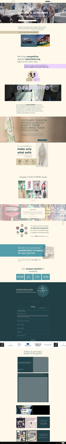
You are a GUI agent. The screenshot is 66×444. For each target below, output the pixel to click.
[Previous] (3, 212)
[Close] (65, 442)
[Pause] (17, 413)
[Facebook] (53, 1)
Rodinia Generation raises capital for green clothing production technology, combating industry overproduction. (43, 436)
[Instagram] (51, 1)
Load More (33, 200)
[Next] (62, 212)
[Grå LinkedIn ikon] (50, 1)
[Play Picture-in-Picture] (30, 413)
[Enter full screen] (31, 413)
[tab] (21, 310)
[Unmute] (18, 413)
